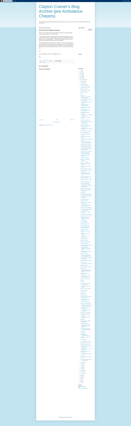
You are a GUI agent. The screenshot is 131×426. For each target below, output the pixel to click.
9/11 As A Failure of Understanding (84, 221)
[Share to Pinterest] (60, 61)
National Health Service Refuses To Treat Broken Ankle (86, 248)
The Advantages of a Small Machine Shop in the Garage (85, 326)
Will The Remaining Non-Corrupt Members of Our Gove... (85, 173)
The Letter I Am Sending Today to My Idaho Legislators (86, 305)
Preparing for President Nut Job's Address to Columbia (86, 142)
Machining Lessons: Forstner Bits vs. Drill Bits (86, 126)
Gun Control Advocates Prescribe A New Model (85, 184)
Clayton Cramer (83, 386)
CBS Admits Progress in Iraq (86, 353)
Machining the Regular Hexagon (85, 113)
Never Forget (83, 293)
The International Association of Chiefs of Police (86, 186)
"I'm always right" (84, 262)
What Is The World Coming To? (86, 260)
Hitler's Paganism (84, 92)
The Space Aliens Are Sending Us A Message (86, 122)
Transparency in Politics (85, 120)
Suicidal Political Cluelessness (86, 263)
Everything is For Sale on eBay (86, 151)
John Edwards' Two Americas (86, 130)
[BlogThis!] (56, 61)
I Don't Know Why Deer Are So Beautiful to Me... (86, 297)
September (83, 84)
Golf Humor (83, 281)
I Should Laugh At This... (85, 238)
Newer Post (41, 119)
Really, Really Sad (84, 265)
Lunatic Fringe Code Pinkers (86, 303)
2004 (81, 378)
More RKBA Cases (84, 295)
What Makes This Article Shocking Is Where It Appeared (85, 218)
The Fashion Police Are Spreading (85, 237)
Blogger (70, 417)
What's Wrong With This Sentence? (85, 274)
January (82, 373)
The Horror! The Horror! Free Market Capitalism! (86, 177)
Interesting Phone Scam (85, 323)
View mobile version (56, 122)
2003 (81, 380)
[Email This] (55, 61)
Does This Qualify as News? (86, 341)
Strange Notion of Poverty (85, 87)
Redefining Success (84, 229)
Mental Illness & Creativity (85, 90)
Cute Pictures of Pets (84, 243)
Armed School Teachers (85, 225)
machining (43, 62)
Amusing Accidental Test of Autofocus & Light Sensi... (86, 329)
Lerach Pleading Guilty (85, 199)
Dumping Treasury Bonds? (85, 312)
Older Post (72, 119)
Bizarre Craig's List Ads (85, 223)
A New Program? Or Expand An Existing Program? (86, 246)
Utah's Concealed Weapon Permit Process (85, 110)
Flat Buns (82, 280)
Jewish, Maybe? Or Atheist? (86, 144)
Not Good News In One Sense (86, 168)
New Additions (83, 268)
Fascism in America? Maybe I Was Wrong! (86, 203)
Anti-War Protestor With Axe (86, 288)
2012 (81, 70)
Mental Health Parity (84, 200)
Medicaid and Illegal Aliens (85, 241)
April (82, 368)
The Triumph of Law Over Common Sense (85, 284)
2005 (81, 377)
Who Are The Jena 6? (84, 162)
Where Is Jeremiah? (84, 240)
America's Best (83, 291)
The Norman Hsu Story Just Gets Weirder (86, 308)
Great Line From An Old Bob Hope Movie (86, 317)
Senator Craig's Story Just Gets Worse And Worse (86, 360)
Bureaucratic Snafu (84, 290)
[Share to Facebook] (59, 61)
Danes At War (83, 331)
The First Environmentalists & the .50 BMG (86, 311)
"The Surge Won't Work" (85, 85)
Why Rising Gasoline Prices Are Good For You (86, 277)
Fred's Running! (83, 339)
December (83, 79)
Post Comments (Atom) (48, 125)
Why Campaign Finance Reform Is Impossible (85, 227)
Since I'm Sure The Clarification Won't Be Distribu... (86, 210)
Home (57, 119)
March (82, 370)
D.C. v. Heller (83, 355)
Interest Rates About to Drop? (86, 266)
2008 (81, 76)
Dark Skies (83, 319)
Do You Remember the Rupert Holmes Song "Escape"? (86, 146)
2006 (81, 375)
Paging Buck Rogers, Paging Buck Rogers (86, 252)
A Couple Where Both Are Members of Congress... (85, 153)
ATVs (81, 93)
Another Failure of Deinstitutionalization (85, 335)
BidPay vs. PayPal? (84, 88)
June (82, 365)
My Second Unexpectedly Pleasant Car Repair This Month (86, 271)
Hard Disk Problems (84, 124)
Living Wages (83, 332)
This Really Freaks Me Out (85, 344)
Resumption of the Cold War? (86, 215)
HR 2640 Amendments (85, 157)
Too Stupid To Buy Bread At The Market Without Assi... (86, 256)
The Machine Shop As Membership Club (85, 105)
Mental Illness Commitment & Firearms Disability (86, 97)
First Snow (82, 95)
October (82, 82)
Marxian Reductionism (85, 132)
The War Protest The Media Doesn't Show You (86, 205)
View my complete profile (83, 388)
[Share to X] (58, 61)
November (83, 81)
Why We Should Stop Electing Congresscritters (86, 149)
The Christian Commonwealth (86, 214)
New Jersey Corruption (85, 301)
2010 (81, 73)
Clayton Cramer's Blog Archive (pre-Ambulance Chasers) (61, 11)
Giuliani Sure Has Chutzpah (86, 188)
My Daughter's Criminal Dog (86, 342)
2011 (81, 71)
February (82, 371)
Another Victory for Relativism (86, 207)
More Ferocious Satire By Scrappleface (85, 300)
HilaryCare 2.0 (83, 192)
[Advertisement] (56, 109)
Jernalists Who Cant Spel (85, 278)
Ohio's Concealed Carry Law (86, 181)
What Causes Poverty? (85, 253)
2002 (81, 381)
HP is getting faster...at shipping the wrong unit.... (86, 100)
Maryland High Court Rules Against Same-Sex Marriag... (86, 195)
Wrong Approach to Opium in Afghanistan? (86, 321)
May (81, 367)
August (82, 362)
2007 (81, 78)
